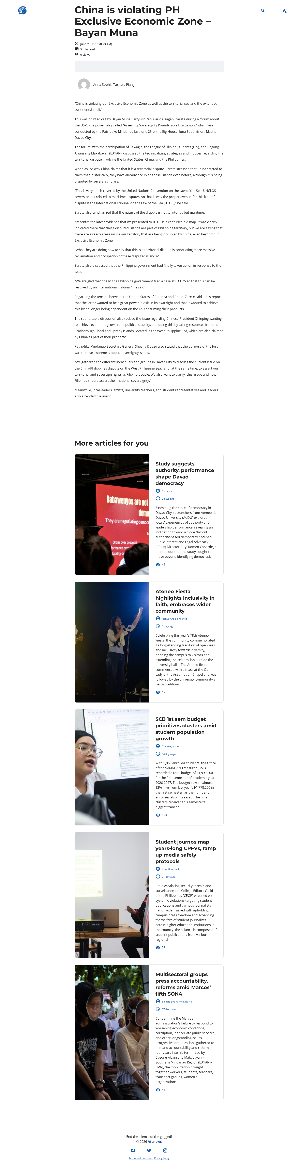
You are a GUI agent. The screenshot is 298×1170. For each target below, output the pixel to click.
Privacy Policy (161, 1158)
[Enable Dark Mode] (285, 10)
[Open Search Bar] (263, 10)
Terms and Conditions (141, 1158)
